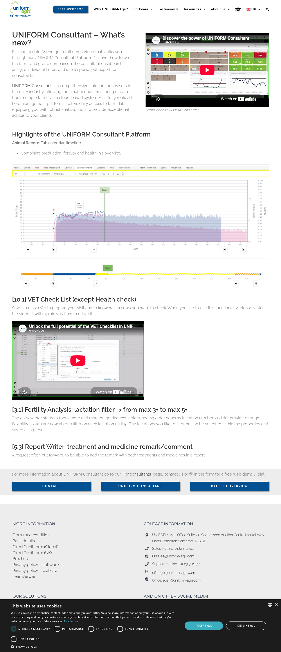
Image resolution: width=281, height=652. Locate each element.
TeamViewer (24, 576)
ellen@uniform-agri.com (182, 580)
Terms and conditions (32, 535)
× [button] (276, 604)
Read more (71, 621)
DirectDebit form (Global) (35, 546)
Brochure (21, 558)
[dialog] (140, 625)
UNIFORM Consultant (32, 85)
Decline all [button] (246, 625)
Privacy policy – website (35, 570)
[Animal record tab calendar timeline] (140, 166)
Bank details (24, 541)
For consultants (137, 474)
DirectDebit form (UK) (32, 552)
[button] (267, 9)
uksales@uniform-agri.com (173, 556)
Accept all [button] (204, 625)
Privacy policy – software (36, 564)
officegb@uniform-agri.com (173, 573)
